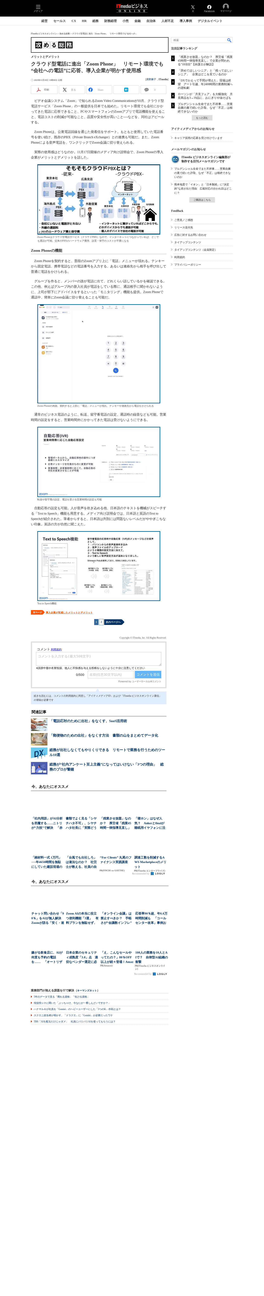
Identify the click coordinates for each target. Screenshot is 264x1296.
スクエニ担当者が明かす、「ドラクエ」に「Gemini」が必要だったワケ (73, 1015)
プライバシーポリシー (187, 264)
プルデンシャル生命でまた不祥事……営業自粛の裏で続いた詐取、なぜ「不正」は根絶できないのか (205, 108)
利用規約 (179, 257)
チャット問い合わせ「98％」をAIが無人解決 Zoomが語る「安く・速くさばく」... (47, 918)
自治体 (151, 21)
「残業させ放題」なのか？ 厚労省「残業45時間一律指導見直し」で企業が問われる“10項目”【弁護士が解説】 (205, 60)
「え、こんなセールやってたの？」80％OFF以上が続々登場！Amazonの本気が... (117, 957)
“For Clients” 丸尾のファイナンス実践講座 (116, 860)
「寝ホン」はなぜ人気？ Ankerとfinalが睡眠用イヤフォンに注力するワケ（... (149, 823)
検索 (229, 40)
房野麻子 (151, 79)
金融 (137, 21)
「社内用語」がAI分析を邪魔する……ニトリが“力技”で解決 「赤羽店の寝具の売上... (47, 823)
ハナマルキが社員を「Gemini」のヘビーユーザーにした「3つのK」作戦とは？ (77, 1009)
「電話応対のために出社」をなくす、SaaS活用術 (88, 721)
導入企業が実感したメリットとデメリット (69, 612)
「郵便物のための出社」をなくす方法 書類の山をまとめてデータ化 (104, 735)
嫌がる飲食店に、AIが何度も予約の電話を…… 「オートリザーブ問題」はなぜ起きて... (47, 957)
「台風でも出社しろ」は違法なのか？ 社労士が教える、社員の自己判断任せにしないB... (81, 862)
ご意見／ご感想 (183, 220)
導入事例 (186, 21)
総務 (95, 21)
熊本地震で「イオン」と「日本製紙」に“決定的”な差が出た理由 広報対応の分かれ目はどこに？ (203, 188)
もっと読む (202, 117)
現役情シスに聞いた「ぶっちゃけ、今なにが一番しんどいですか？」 (72, 1003)
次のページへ (113, 622)
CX (74, 21)
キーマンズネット (87, 990)
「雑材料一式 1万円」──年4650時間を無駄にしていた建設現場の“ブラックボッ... (46, 862)
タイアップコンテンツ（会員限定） (195, 249)
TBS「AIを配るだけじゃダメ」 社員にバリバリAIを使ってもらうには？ (75, 1021)
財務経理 (110, 21)
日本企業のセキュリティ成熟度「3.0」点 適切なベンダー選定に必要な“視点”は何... (82, 957)
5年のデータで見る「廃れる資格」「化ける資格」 (62, 996)
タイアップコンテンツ (187, 242)
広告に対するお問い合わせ (190, 234)
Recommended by (141, 873)
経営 (44, 21)
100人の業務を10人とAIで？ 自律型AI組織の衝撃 (151, 957)
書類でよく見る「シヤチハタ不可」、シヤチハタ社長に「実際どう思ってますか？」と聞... (81, 823)
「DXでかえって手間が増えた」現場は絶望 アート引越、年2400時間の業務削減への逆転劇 (205, 84)
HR (84, 21)
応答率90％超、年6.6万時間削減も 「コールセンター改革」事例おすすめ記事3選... (151, 918)
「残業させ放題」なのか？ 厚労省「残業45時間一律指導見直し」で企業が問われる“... (115, 823)
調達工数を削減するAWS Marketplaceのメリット (150, 862)
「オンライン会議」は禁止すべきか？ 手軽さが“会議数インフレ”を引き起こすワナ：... (116, 918)
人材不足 (167, 21)
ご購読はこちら (202, 199)
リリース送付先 (183, 227)
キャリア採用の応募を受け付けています (198, 137)
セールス (59, 21)
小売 (126, 21)
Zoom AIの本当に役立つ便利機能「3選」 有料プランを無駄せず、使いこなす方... (82, 918)
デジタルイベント (210, 21)
